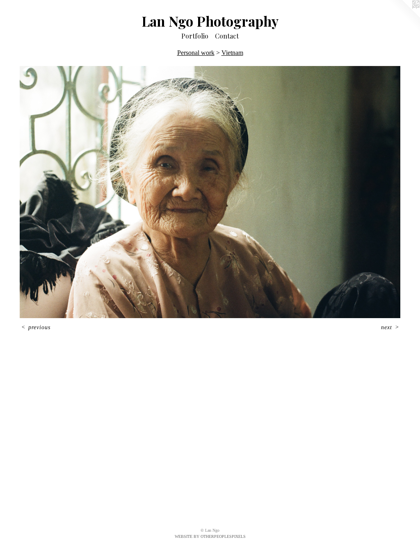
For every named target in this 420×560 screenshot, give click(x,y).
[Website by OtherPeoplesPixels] (403, 16)
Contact (227, 36)
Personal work (196, 52)
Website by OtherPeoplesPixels (210, 536)
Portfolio (194, 36)
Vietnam (232, 52)
